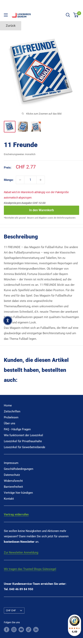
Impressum (11, 463)
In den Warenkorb (41, 210)
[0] (76, 15)
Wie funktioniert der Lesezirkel (23, 435)
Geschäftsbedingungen (18, 469)
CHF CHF (11, 610)
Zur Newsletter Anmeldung (21, 552)
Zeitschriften (12, 411)
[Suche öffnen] (68, 15)
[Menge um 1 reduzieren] (20, 180)
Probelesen (11, 417)
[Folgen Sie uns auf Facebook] (6, 629)
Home (8, 405)
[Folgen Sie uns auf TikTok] (28, 629)
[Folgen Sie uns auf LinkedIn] (36, 629)
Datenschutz (12, 475)
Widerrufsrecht (13, 481)
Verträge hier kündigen (18, 492)
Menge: (9, 180)
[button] (7, 320)
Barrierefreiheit (13, 486)
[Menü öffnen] (6, 15)
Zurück (10, 25)
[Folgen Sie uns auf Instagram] (14, 629)
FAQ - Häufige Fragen (17, 429)
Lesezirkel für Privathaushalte (23, 441)
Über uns (9, 423)
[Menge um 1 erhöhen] (40, 180)
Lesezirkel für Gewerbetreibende (24, 447)
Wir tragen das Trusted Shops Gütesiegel (30, 569)
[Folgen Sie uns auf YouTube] (21, 629)
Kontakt (9, 498)
